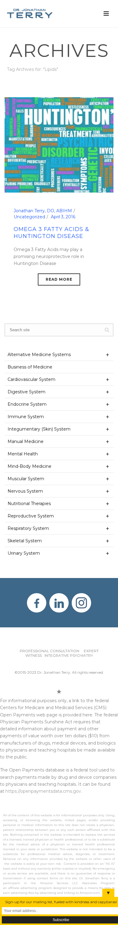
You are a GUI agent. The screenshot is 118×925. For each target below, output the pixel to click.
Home (50, 85)
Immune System (26, 416)
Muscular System (26, 478)
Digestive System (26, 392)
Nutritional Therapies (29, 503)
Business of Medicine (30, 367)
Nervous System (25, 491)
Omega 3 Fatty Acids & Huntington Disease (51, 233)
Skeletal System (25, 540)
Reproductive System (31, 516)
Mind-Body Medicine (29, 466)
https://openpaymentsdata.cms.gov (43, 791)
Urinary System (24, 553)
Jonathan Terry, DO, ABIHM (43, 210)
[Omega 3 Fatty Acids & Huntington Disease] (59, 144)
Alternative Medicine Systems (39, 354)
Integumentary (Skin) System (39, 429)
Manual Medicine (26, 441)
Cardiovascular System (31, 379)
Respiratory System (28, 528)
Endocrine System (27, 404)
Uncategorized (29, 217)
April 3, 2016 (63, 217)
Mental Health (23, 454)
